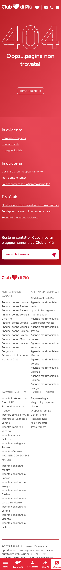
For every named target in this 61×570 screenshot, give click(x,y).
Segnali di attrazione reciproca (20, 217)
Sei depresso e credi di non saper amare (26, 211)
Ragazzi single (39, 418)
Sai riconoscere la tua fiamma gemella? (26, 184)
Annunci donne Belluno (15, 330)
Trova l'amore (38, 427)
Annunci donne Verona (15, 322)
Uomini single (39, 414)
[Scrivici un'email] (46, 6)
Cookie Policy (45, 557)
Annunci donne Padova (15, 310)
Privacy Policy (27, 557)
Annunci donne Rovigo (15, 335)
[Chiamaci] (52, 6)
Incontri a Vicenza (12, 451)
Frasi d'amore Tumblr (14, 177)
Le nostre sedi (10, 144)
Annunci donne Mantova (16, 339)
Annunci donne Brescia (15, 343)
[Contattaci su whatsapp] (57, 6)
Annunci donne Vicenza (15, 326)
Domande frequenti (14, 138)
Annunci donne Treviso (15, 306)
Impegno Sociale (12, 150)
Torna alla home (30, 90)
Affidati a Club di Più (42, 298)
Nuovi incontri (39, 422)
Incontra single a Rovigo (15, 414)
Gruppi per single (41, 410)
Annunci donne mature (15, 302)
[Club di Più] (17, 6)
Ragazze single (39, 398)
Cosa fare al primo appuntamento (22, 171)
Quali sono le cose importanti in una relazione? (30, 205)
